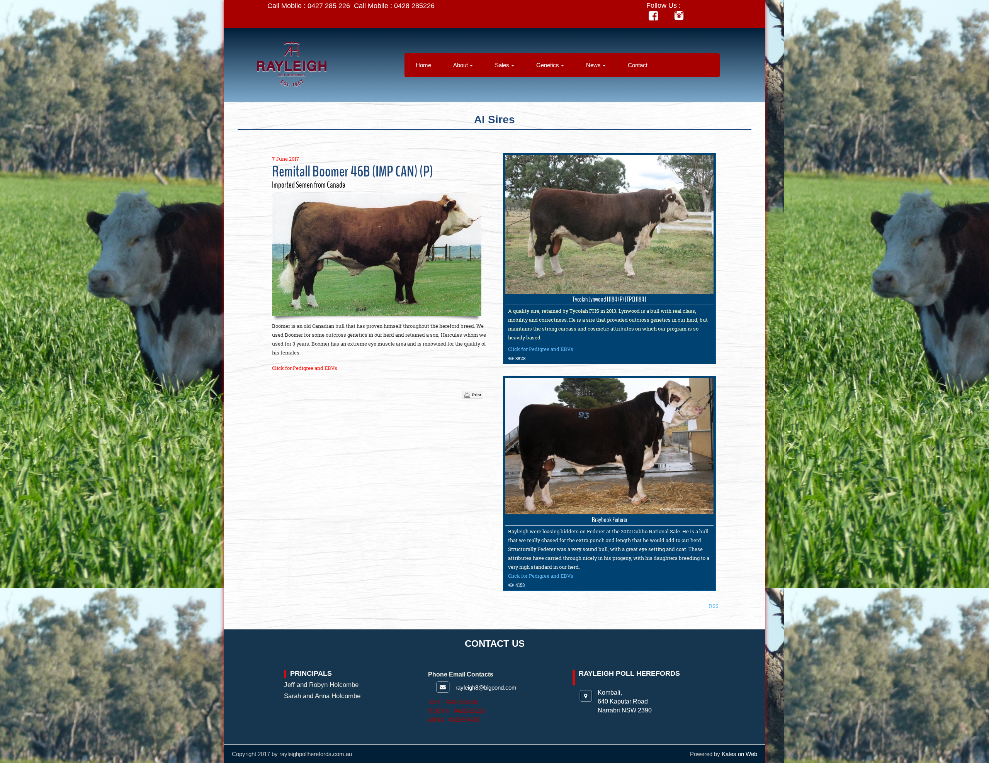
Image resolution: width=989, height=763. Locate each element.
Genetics (547, 65)
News (593, 65)
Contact (637, 65)
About (460, 65)
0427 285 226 (329, 6)
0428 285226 (414, 6)
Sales (502, 65)
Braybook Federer (609, 519)
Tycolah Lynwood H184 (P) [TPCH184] (609, 299)
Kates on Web (739, 754)
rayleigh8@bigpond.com (486, 687)
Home (423, 65)
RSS (714, 605)
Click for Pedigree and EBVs (304, 368)
